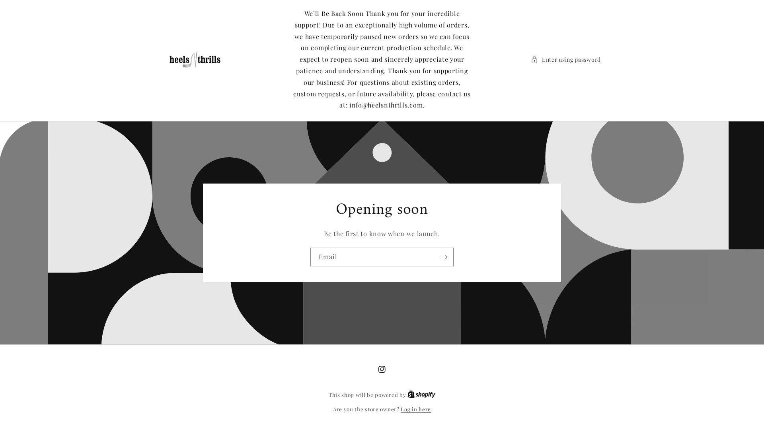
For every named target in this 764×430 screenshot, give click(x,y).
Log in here (416, 409)
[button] (566, 59)
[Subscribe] (444, 257)
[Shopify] (421, 394)
